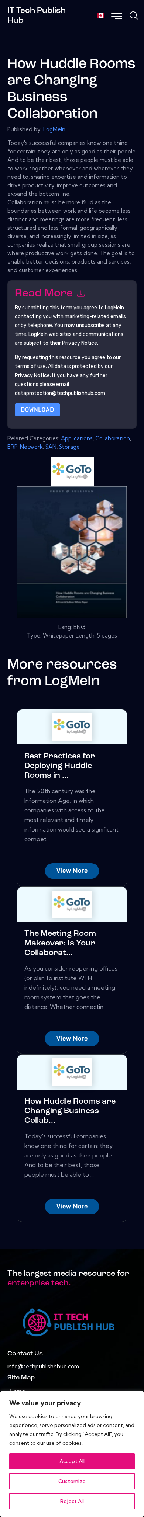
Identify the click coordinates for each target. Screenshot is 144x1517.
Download (37, 409)
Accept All (72, 1461)
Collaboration (112, 438)
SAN (50, 446)
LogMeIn (54, 129)
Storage (69, 446)
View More (72, 870)
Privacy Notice (32, 375)
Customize (72, 1481)
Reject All (72, 1501)
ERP (12, 446)
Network (31, 446)
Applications (77, 438)
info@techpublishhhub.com (43, 1366)
